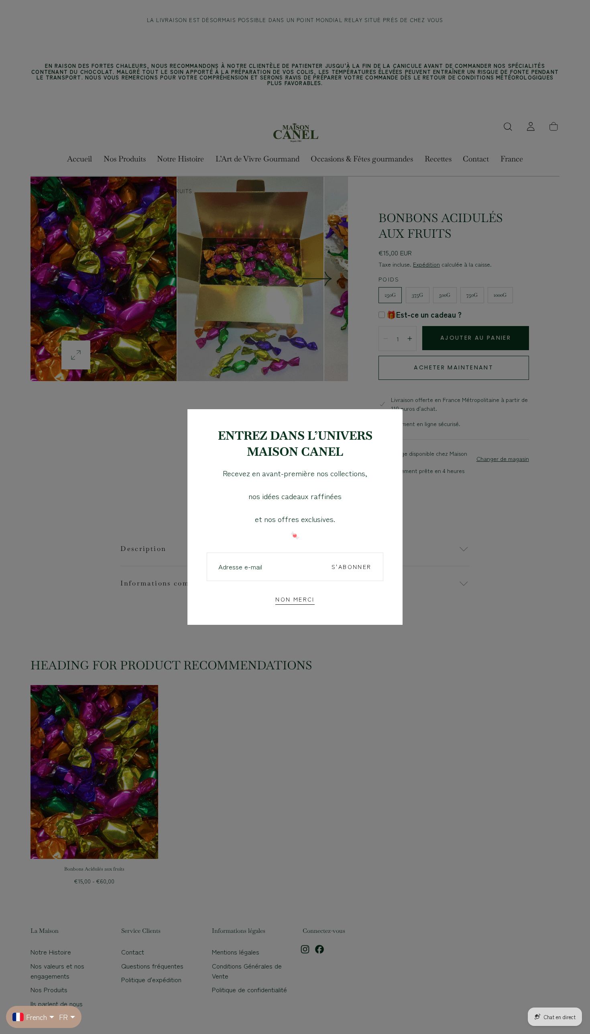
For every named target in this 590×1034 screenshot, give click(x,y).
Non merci (294, 599)
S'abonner (351, 566)
